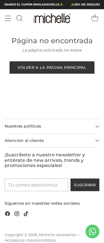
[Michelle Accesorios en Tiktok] (26, 214)
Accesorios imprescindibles (30, 240)
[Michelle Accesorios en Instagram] (16, 214)
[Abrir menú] (8, 18)
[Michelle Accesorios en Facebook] (7, 214)
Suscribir (85, 185)
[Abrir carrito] (95, 18)
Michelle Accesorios (57, 235)
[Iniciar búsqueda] (19, 18)
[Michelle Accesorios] (52, 18)
